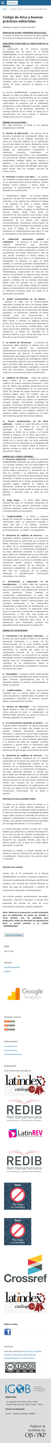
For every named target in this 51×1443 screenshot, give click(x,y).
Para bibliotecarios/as (13, 1054)
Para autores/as (10, 1050)
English (7, 971)
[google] (25, 1005)
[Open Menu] (2, 2)
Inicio (5, 9)
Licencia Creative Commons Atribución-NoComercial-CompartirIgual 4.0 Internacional (22, 1354)
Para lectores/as (10, 1046)
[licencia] (25, 1372)
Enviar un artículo (14, 935)
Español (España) (12, 967)
